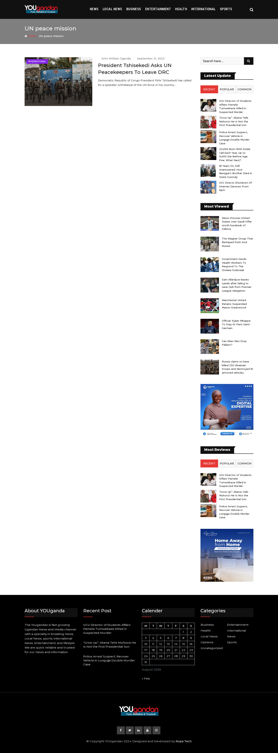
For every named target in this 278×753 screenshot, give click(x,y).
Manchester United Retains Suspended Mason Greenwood (234, 304)
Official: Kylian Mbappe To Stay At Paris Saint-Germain (236, 324)
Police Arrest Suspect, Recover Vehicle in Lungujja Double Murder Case (109, 660)
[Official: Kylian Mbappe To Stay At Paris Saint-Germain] (209, 326)
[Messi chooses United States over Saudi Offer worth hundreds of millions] (209, 223)
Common (245, 89)
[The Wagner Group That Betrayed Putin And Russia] (209, 244)
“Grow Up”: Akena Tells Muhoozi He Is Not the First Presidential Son (233, 121)
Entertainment (158, 9)
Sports (226, 9)
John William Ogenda (116, 58)
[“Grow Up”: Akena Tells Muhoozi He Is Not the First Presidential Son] (208, 122)
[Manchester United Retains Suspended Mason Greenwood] (209, 305)
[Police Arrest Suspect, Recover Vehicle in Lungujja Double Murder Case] (208, 136)
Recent (209, 89)
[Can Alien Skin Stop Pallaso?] (209, 346)
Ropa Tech (184, 741)
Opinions (207, 642)
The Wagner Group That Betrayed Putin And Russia (237, 242)
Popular (227, 89)
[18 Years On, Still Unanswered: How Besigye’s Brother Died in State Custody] (208, 170)
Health (181, 9)
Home (31, 36)
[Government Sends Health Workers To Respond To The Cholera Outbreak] (209, 264)
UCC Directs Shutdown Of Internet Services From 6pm (235, 186)
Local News (112, 9)
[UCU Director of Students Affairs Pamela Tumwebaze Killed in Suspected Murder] (208, 105)
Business (133, 9)
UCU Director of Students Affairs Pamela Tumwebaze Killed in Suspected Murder (106, 629)
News (94, 9)
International (203, 9)
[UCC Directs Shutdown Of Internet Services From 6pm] (208, 187)
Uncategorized (212, 648)
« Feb (146, 678)
